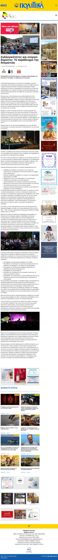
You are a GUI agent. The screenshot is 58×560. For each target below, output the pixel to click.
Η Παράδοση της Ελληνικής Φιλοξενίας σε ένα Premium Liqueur (9, 407)
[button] (56, 15)
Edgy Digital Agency (52, 556)
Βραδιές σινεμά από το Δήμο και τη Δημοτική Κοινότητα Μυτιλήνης (9, 469)
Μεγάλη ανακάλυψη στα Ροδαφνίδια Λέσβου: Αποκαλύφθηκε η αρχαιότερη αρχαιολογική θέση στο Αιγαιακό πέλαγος (29, 408)
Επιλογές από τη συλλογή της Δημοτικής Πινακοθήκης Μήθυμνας (30, 469)
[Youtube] (6, 5)
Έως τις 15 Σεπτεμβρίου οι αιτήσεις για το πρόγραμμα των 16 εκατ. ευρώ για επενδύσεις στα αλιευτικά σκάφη (10, 448)
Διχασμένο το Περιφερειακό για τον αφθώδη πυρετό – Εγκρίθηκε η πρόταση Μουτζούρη (30, 429)
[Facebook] (3, 5)
